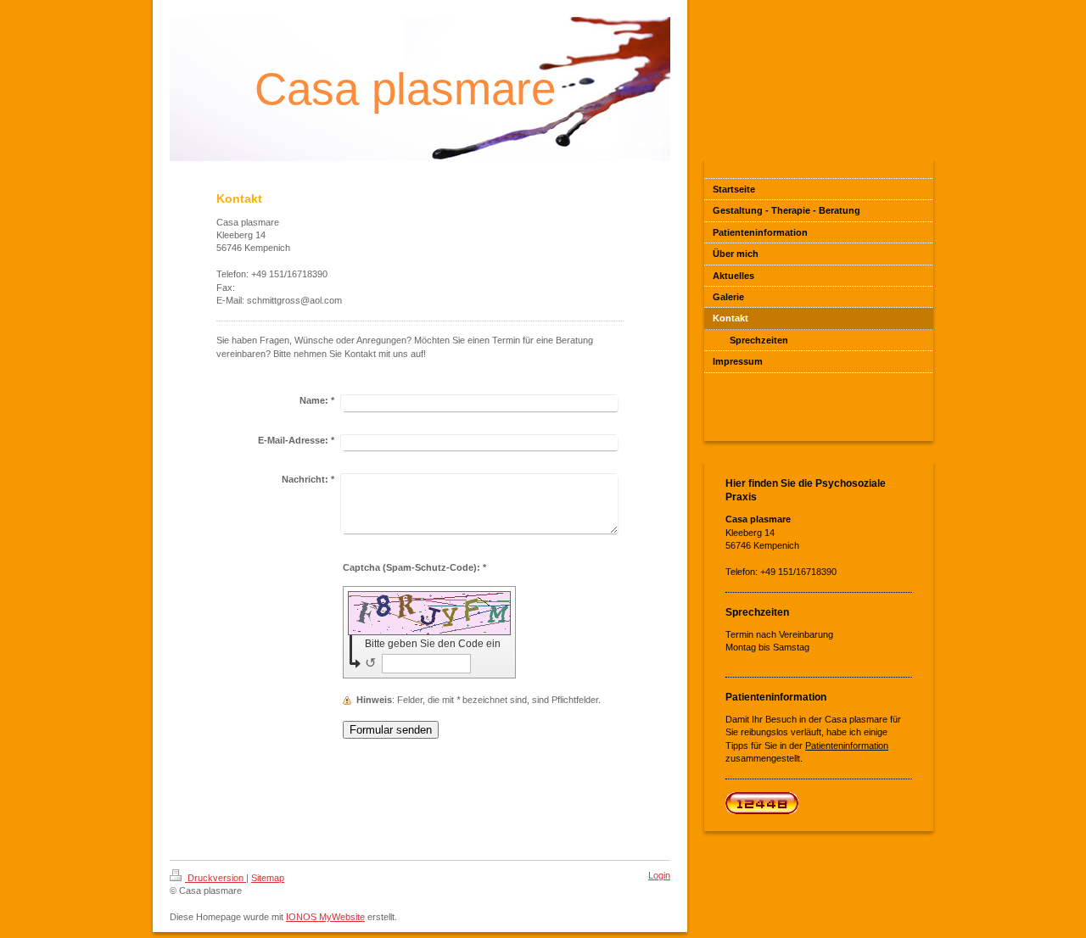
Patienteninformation (846, 745)
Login (659, 875)
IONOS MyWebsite (325, 917)
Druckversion (215, 878)
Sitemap (267, 878)
